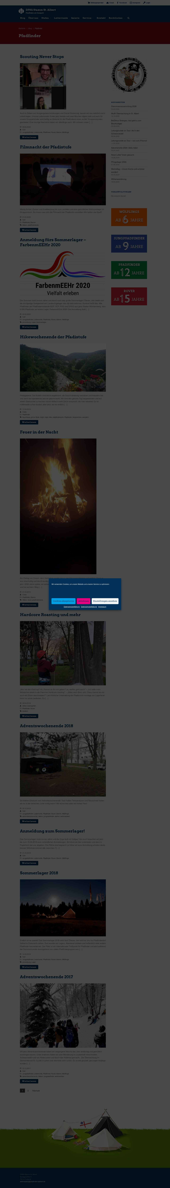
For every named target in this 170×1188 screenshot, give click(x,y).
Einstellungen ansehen (105, 601)
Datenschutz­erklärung (72, 606)
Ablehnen (83, 601)
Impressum (102, 606)
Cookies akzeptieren (63, 601)
